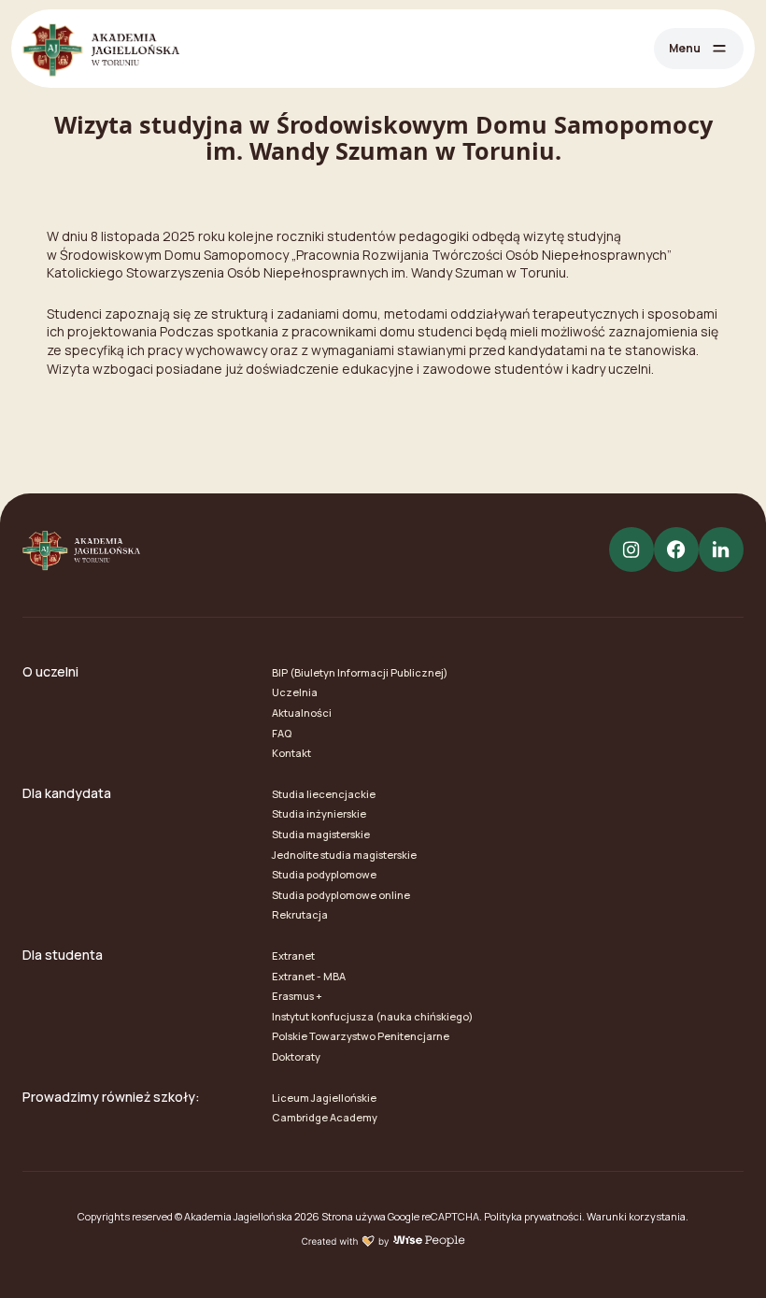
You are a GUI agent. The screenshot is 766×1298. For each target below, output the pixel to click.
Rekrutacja (300, 914)
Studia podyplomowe (324, 874)
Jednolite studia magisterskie (344, 855)
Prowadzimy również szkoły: (111, 1096)
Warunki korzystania (636, 1216)
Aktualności (302, 713)
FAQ (281, 733)
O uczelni (50, 671)
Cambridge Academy (324, 1117)
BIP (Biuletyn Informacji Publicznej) (359, 672)
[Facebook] (676, 549)
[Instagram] (631, 549)
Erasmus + (297, 996)
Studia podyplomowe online (341, 895)
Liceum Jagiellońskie (324, 1098)
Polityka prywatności (533, 1216)
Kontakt (291, 753)
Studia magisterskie (321, 834)
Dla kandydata (66, 793)
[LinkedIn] (721, 549)
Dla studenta (62, 954)
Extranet (293, 956)
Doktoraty (296, 1056)
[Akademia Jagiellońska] (100, 48)
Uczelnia (295, 692)
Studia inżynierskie (319, 813)
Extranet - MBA (309, 976)
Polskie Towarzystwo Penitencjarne (360, 1036)
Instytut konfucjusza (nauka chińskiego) (372, 1016)
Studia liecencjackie (324, 794)
